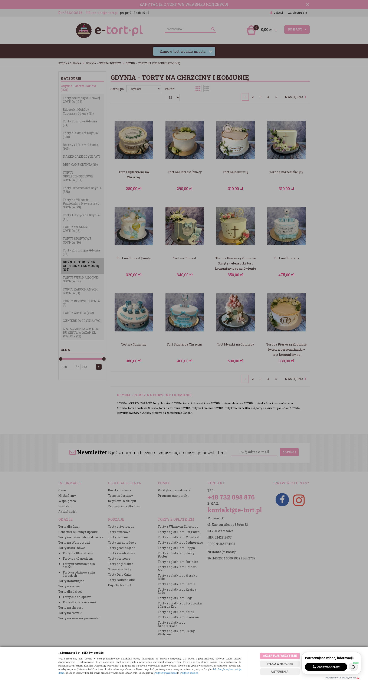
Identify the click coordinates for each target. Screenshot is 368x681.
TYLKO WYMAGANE (279, 663)
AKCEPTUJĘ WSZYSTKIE (280, 655)
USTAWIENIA (279, 671)
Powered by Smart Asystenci (342, 677)
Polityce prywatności (165, 672)
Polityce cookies (189, 672)
